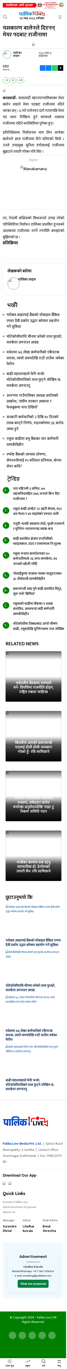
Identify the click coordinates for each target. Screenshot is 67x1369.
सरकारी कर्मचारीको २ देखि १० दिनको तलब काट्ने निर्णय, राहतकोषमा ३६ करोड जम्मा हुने (35, 423)
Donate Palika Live (15, 1202)
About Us (9, 1212)
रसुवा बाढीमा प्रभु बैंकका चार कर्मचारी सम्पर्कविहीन (32, 442)
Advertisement (33, 1256)
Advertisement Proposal (19, 1207)
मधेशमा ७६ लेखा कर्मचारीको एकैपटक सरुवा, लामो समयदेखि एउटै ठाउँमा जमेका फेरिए (35, 358)
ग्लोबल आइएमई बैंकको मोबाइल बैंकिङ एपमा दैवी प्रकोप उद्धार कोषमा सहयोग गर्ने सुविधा (33, 321)
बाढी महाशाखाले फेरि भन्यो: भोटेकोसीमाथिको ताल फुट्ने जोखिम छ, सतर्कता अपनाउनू (34, 380)
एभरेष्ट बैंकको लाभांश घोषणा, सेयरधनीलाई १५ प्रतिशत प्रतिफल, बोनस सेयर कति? (34, 460)
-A (6, 80)
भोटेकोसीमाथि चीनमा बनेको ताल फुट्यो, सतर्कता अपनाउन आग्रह (34, 339)
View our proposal (33, 1283)
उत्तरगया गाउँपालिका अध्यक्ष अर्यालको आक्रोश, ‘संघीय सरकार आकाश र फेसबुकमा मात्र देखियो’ (32, 401)
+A (20, 80)
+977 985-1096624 (43, 1271)
